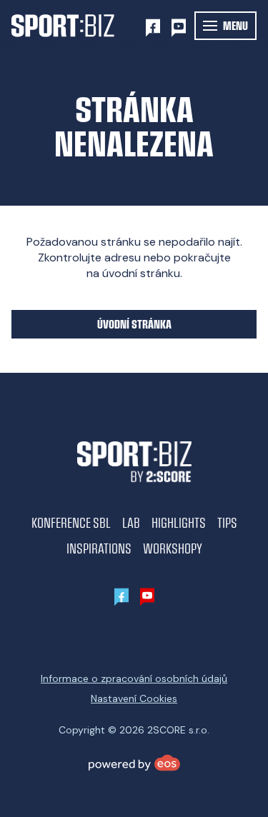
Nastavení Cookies (134, 698)
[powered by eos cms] (134, 762)
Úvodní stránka (134, 324)
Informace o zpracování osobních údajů (134, 678)
